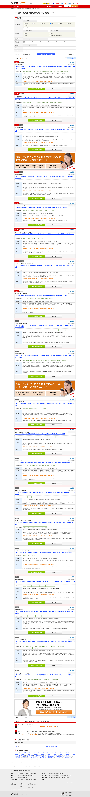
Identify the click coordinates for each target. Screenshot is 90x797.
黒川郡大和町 (68, 756)
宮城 (27, 779)
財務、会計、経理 (35, 8)
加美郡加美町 (50, 757)
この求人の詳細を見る (36, 88)
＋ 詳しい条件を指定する (68, 54)
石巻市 (61, 752)
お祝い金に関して (31, 787)
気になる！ (54, 88)
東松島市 (67, 754)
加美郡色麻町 (42, 757)
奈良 (29, 775)
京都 (24, 775)
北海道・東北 (14, 779)
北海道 (26, 23)
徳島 (62, 775)
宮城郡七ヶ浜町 (51, 756)
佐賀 (52, 777)
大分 (60, 777)
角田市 (35, 754)
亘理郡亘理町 (25, 756)
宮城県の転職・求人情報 (20, 8)
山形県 (69, 23)
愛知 (19, 777)
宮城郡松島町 (42, 756)
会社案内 (21, 783)
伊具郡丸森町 (17, 756)
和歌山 (32, 775)
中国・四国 (44, 775)
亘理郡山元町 (34, 756)
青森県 (35, 23)
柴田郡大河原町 (39, 755)
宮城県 (52, 23)
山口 (60, 775)
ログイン (67, 6)
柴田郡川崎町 (64, 755)
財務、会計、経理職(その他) (56, 35)
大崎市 (74, 754)
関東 (12, 773)
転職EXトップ (13, 8)
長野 (62, 773)
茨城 (30, 773)
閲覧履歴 (60, 6)
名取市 (29, 754)
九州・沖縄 (44, 777)
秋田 (30, 779)
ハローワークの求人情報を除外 (24, 54)
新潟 (49, 773)
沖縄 (68, 777)
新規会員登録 (74, 6)
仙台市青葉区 (17, 752)
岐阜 (21, 777)
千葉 (24, 773)
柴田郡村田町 (47, 755)
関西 (12, 775)
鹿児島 (65, 777)
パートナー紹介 (22, 784)
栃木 (32, 773)
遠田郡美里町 (67, 757)
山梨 (60, 773)
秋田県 (61, 23)
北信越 (43, 773)
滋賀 (26, 775)
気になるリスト (50, 6)
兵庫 (21, 775)
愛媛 (67, 775)
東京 (19, 773)
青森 (22, 779)
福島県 (26, 25)
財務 (26, 33)
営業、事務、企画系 (28, 8)
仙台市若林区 (36, 752)
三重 (26, 777)
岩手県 (43, 23)
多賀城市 (42, 754)
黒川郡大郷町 (17, 757)
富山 (52, 773)
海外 (43, 779)
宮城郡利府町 (59, 756)
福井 (57, 773)
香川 (65, 775)
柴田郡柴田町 (56, 755)
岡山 (55, 775)
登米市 (55, 754)
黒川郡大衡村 (33, 757)
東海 (12, 777)
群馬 (35, 773)
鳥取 (49, 775)
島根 (52, 775)
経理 (26, 35)
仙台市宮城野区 (27, 752)
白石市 (23, 754)
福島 (35, 779)
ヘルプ (21, 786)
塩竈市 (67, 752)
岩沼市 (49, 754)
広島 (57, 775)
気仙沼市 (16, 754)
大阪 (19, 775)
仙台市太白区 (45, 752)
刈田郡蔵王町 (21, 755)
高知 (70, 775)
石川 (55, 773)
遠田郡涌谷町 (59, 757)
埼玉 (27, 773)
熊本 (57, 777)
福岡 (49, 777)
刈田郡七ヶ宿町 (30, 755)
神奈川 (21, 773)
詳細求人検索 (13, 784)
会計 (52, 33)
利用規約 (29, 783)
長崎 (55, 777)
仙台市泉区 (54, 752)
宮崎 (62, 777)
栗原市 (61, 754)
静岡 (24, 777)
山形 (32, 779)
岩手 (24, 779)
